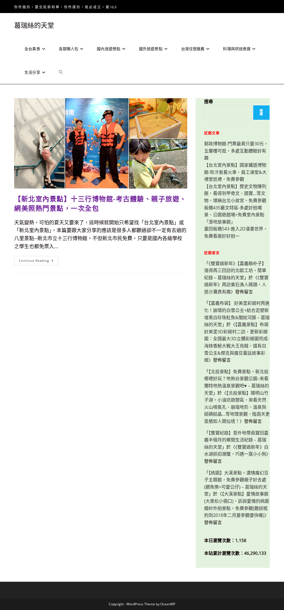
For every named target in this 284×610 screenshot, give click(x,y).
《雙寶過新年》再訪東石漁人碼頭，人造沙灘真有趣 (236, 284)
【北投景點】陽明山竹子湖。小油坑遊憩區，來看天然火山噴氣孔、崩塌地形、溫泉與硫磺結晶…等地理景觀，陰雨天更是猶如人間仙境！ (237, 407)
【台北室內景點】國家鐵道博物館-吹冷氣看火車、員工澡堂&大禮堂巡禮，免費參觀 (235, 172)
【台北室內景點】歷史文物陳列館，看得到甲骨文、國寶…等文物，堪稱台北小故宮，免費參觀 (235, 193)
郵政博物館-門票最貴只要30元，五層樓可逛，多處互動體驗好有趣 (236, 151)
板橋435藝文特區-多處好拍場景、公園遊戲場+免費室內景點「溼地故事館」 (234, 215)
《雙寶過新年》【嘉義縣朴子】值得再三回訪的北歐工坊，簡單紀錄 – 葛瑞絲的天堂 (235, 270)
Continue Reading (38, 261)
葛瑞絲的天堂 (34, 25)
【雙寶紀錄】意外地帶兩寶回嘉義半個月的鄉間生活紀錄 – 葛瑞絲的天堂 (236, 440)
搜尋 (208, 101)
